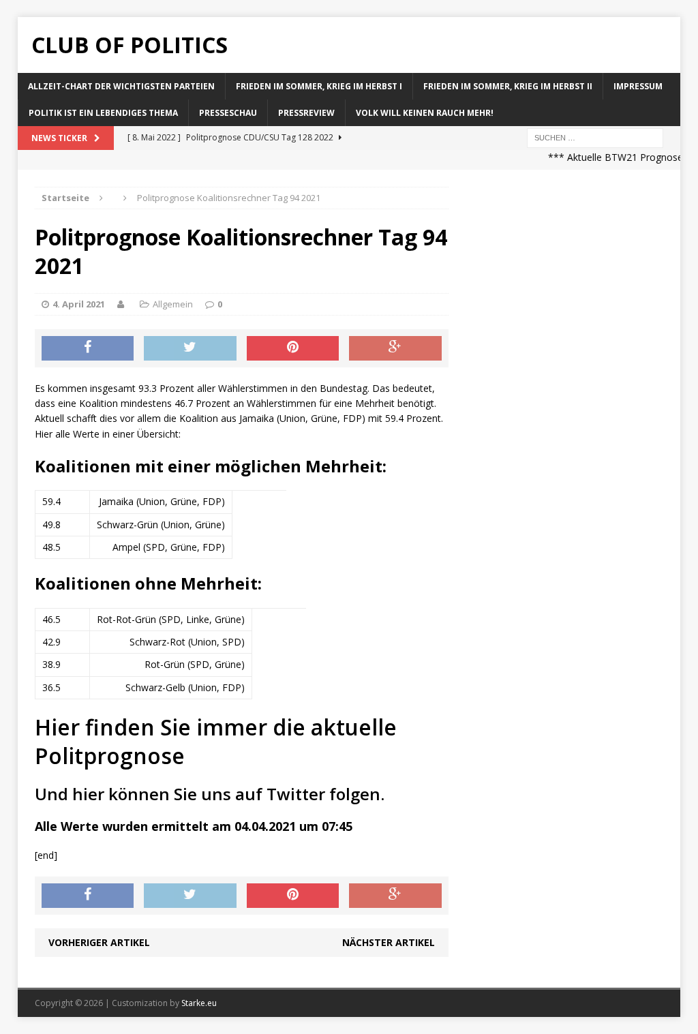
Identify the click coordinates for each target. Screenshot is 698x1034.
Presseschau (228, 113)
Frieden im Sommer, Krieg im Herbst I (319, 86)
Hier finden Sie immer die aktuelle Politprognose (216, 741)
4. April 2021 (78, 304)
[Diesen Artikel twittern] (190, 348)
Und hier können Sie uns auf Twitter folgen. (209, 793)
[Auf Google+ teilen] (395, 348)
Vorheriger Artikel (99, 942)
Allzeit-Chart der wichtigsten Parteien (121, 86)
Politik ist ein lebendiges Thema (103, 113)
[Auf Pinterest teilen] (293, 348)
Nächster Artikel (388, 942)
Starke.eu (199, 1003)
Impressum (638, 86)
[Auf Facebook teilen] (88, 348)
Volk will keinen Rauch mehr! (425, 113)
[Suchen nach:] (595, 137)
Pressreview (306, 113)
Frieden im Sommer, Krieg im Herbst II (507, 86)
